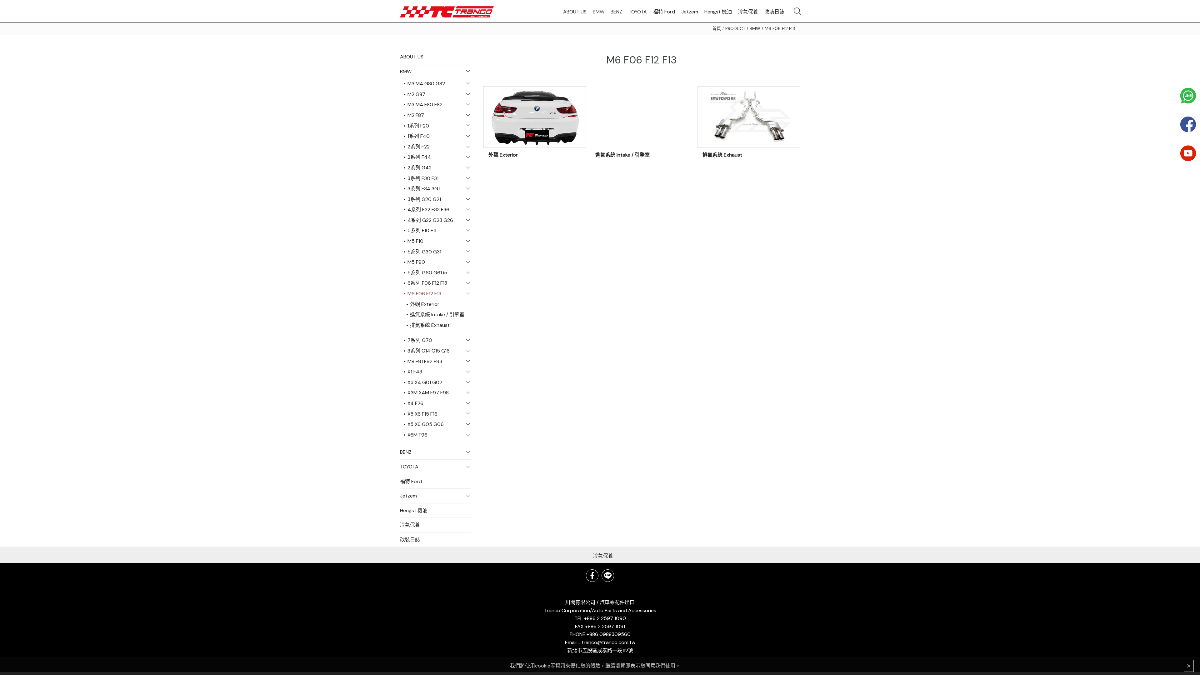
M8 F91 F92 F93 (425, 361)
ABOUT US (411, 56)
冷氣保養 (410, 525)
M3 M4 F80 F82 (425, 104)
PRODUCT (735, 28)
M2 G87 (416, 94)
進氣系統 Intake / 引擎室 (437, 314)
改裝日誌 (410, 539)
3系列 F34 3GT (424, 188)
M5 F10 (415, 241)
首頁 (716, 28)
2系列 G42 (420, 167)
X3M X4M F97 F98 (428, 392)
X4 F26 (415, 403)
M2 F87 (416, 115)
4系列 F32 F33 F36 (428, 209)
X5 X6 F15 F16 (423, 414)
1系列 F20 (418, 125)
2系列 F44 (419, 157)
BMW (755, 28)
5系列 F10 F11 (422, 230)
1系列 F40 (419, 136)
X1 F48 (415, 371)
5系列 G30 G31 (424, 251)
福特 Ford (411, 481)
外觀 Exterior (424, 304)
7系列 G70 (420, 340)
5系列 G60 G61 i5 (427, 272)
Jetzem (408, 495)
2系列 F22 (419, 146)
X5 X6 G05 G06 (426, 424)
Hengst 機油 (414, 510)
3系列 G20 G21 (424, 199)
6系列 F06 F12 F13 (427, 283)
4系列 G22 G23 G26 (430, 220)
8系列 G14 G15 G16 (429, 351)
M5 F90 (416, 262)
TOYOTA (409, 466)
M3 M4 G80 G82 (426, 83)
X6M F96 (418, 435)
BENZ (406, 452)
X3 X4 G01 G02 (425, 382)
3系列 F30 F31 (423, 178)
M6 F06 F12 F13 (780, 28)
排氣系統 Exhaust (430, 325)
